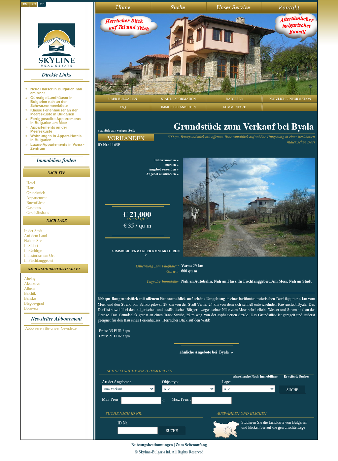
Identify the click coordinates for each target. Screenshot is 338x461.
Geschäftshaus (37, 212)
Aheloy (29, 278)
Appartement (36, 198)
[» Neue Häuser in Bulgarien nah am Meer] (58, 86)
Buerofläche (35, 202)
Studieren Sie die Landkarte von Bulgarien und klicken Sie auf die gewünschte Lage (274, 425)
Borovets (30, 308)
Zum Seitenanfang (191, 444)
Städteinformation (178, 98)
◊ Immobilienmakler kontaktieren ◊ (146, 253)
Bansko (29, 298)
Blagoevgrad (33, 303)
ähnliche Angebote (206, 352)
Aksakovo (31, 283)
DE (42, 4)
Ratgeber (234, 98)
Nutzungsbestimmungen (152, 444)
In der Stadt (32, 231)
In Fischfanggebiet (38, 260)
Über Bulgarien (122, 98)
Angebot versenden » (164, 169)
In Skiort (30, 245)
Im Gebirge (32, 250)
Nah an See (32, 240)
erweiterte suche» (296, 376)
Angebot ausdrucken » (162, 173)
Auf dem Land (35, 235)
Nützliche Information (290, 98)
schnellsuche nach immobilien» (255, 376)
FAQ (123, 107)
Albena (29, 288)
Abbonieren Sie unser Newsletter (51, 328)
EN (25, 4)
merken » (172, 164)
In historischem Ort (38, 255)
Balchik (29, 293)
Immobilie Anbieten (178, 107)
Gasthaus (33, 207)
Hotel (30, 183)
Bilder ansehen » (166, 160)
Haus (30, 188)
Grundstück (35, 193)
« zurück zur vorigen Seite (116, 130)
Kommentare (234, 107)
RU (34, 4)
